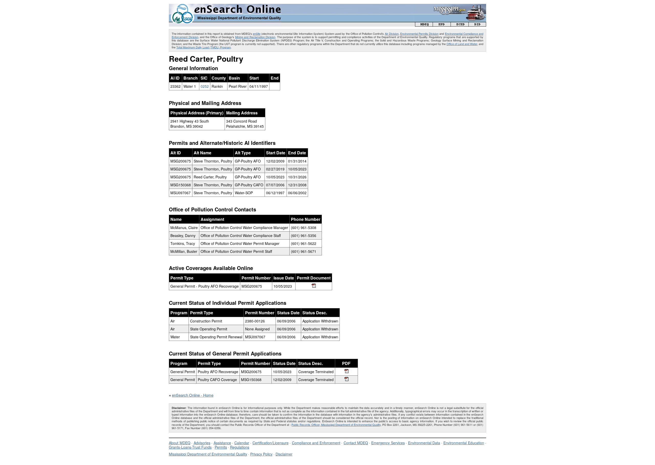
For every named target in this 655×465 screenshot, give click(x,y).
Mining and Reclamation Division (255, 37)
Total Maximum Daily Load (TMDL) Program (203, 47)
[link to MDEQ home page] (424, 25)
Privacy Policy (261, 454)
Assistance (222, 442)
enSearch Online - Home (192, 395)
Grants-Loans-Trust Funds (190, 447)
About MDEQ (179, 442)
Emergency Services (388, 442)
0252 (205, 86)
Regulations (239, 447)
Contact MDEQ (356, 442)
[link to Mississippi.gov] (450, 6)
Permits (221, 447)
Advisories (202, 442)
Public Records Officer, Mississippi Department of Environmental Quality (335, 425)
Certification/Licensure (271, 442)
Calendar (241, 442)
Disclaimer (284, 454)
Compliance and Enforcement (316, 442)
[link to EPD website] (442, 25)
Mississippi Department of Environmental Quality (208, 454)
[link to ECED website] (460, 25)
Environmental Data (424, 442)
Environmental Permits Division (419, 33)
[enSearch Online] (225, 6)
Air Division (392, 33)
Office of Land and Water (461, 44)
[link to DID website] (477, 25)
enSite (256, 33)
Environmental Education (463, 442)
